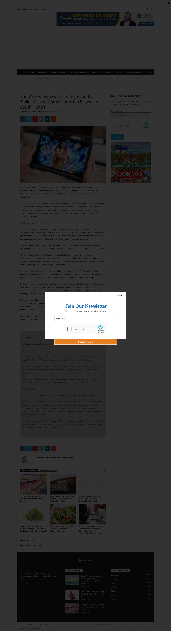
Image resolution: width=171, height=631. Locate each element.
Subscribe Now (85, 341)
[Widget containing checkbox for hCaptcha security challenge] (85, 329)
